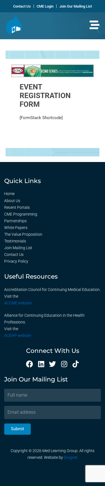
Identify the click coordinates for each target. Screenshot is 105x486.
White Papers (15, 227)
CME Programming (20, 214)
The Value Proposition (23, 234)
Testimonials (15, 241)
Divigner (71, 457)
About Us (12, 200)
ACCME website (18, 303)
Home (9, 193)
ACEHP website (17, 335)
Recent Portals (17, 207)
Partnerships (15, 221)
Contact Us (14, 254)
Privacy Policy (16, 261)
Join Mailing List (18, 248)
